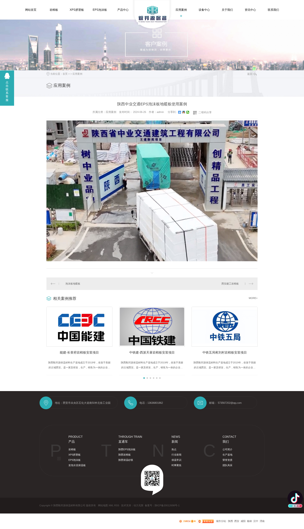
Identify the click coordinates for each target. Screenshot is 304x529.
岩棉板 (54, 9)
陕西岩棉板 (124, 454)
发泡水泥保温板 (77, 465)
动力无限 (138, 505)
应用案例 (181, 9)
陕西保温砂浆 (125, 460)
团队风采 (227, 465)
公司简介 (227, 449)
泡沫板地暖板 (72, 283)
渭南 (262, 521)
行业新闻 (176, 454)
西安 (236, 521)
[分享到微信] (187, 112)
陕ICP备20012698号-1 (167, 505)
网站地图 (103, 505)
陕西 (230, 521)
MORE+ (253, 298)
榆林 (249, 521)
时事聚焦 (176, 465)
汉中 (255, 521)
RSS (117, 505)
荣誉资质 (227, 460)
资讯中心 (250, 9)
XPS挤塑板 (77, 9)
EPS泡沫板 (100, 9)
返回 (249, 73)
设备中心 (204, 9)
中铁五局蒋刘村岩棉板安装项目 (224, 352)
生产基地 (227, 454)
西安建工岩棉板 (230, 283)
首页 (65, 73)
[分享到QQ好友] (183, 112)
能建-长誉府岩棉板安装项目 (79, 352)
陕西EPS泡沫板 (126, 449)
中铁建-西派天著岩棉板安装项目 (152, 352)
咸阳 (243, 521)
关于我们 (227, 9)
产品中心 (123, 9)
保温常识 (176, 460)
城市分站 (221, 521)
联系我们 (273, 9)
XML (111, 505)
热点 (174, 449)
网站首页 (30, 9)
